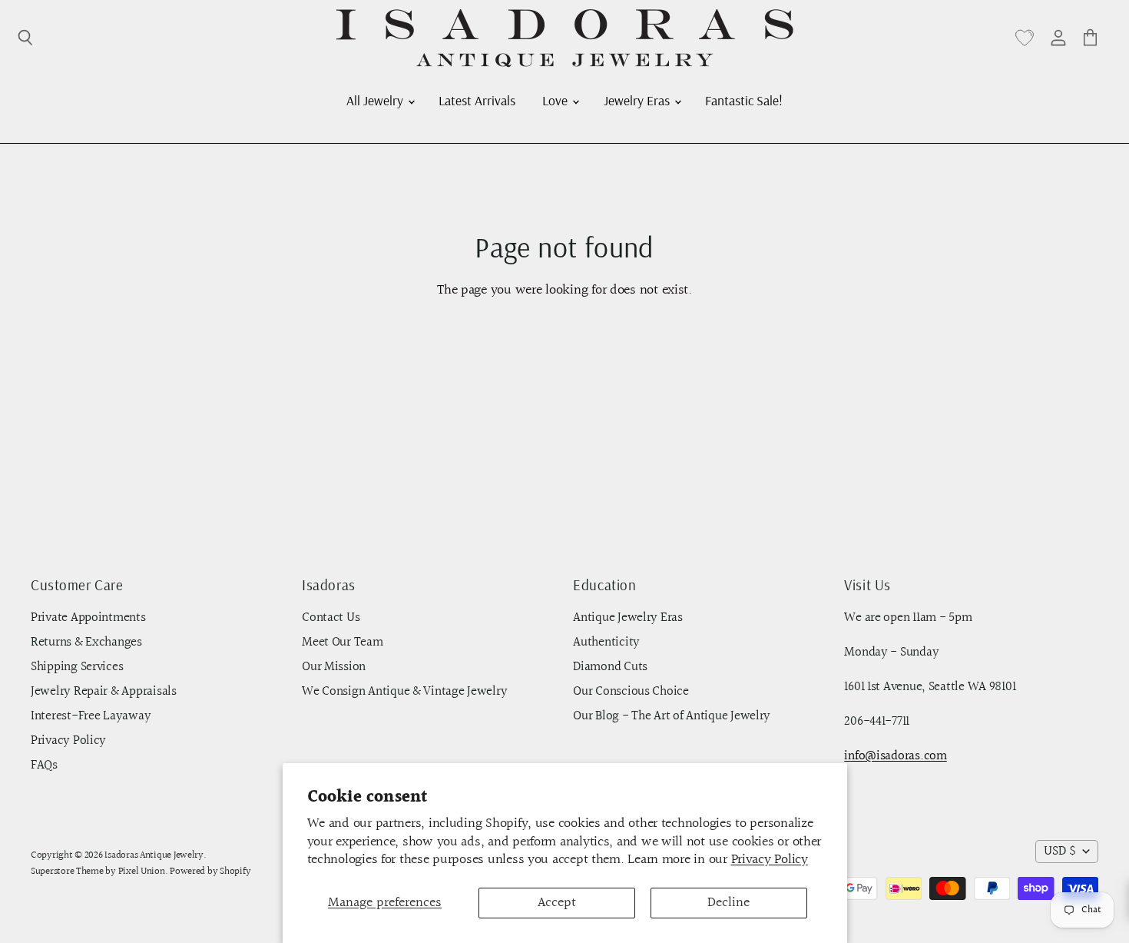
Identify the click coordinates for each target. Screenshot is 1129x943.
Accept (557, 903)
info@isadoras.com (895, 756)
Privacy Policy (769, 859)
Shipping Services (77, 667)
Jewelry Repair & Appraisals (104, 692)
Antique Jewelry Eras (628, 618)
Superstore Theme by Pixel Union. (99, 871)
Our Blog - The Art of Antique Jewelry (671, 716)
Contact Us (330, 618)
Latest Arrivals (477, 99)
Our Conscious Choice (631, 692)
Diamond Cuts (610, 667)
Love (556, 99)
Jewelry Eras (638, 99)
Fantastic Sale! (744, 99)
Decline (728, 903)
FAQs (44, 765)
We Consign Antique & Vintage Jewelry (404, 692)
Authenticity (606, 642)
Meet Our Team (342, 642)
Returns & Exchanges (86, 642)
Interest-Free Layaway (91, 716)
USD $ (1060, 852)
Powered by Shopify (210, 871)
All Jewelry (376, 99)
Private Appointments (88, 618)
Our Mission (334, 667)
